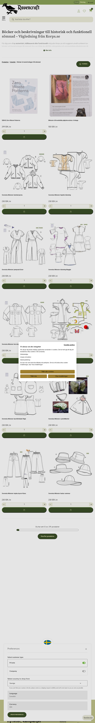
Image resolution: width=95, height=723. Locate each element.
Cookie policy (69, 345)
